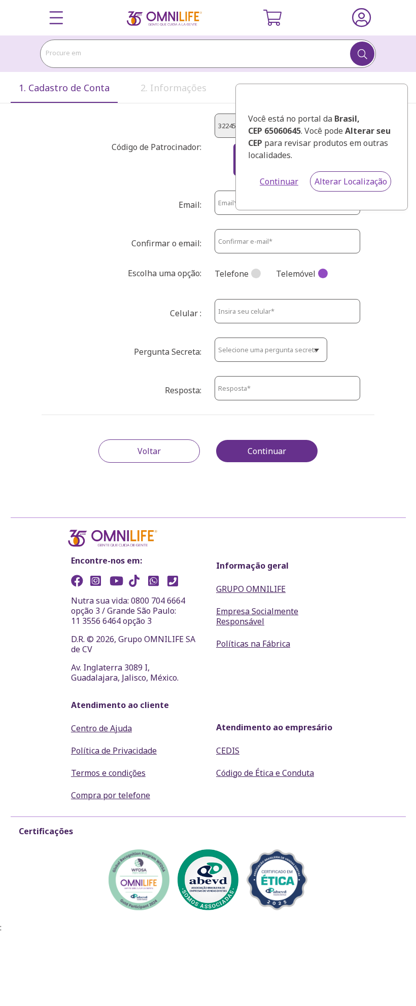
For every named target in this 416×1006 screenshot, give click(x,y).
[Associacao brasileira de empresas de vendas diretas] (208, 879)
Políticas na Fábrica (253, 643)
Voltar (149, 451)
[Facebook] (79, 582)
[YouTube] (118, 582)
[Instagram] (99, 582)
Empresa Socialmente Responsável (257, 616)
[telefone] (176, 582)
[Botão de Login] (361, 18)
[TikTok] (137, 582)
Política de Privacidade (114, 750)
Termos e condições (108, 772)
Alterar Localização (351, 181)
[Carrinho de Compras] (272, 18)
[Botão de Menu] (56, 17)
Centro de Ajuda (101, 728)
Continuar (279, 181)
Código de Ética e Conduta (265, 772)
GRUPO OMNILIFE (251, 588)
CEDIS (227, 750)
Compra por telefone (110, 795)
